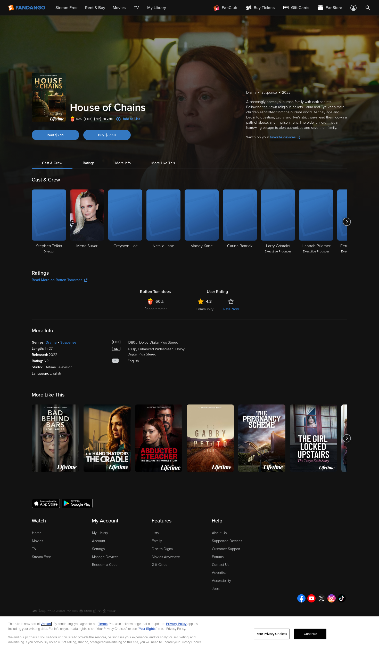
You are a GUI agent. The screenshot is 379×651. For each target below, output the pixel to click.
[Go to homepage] (27, 7)
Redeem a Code (105, 564)
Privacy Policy (176, 624)
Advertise (219, 572)
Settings (98, 549)
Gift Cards (159, 564)
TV (34, 549)
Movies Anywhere (166, 557)
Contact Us (220, 564)
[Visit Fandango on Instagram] (331, 598)
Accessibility (221, 580)
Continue (310, 634)
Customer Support (226, 549)
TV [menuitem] (136, 7)
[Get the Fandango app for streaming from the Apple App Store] (46, 503)
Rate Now (231, 309)
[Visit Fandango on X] (321, 598)
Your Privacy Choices (272, 634)
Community (204, 309)
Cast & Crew (52, 163)
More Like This (163, 163)
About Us (219, 533)
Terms (103, 624)
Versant (46, 624)
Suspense (68, 342)
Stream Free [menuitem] (66, 7)
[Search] (368, 7)
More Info (123, 163)
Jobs (215, 588)
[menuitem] (296, 7)
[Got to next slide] (346, 221)
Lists (155, 533)
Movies (37, 541)
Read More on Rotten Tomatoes (57, 280)
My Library (100, 533)
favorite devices (283, 137)
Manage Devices (105, 557)
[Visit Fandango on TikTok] (341, 598)
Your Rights (147, 629)
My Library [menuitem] (156, 7)
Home (37, 533)
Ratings (89, 163)
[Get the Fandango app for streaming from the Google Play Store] (77, 503)
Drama (51, 342)
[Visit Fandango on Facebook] (301, 598)
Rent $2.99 (55, 135)
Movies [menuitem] (119, 7)
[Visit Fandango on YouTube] (311, 598)
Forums (218, 557)
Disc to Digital (163, 549)
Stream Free (41, 557)
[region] (189, 633)
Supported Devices (227, 541)
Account (98, 541)
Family (157, 541)
